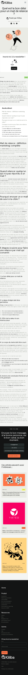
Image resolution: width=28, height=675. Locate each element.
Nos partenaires (4, 622)
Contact (3, 629)
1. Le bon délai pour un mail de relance (11, 128)
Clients (2, 615)
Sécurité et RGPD (5, 608)
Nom (2, 641)
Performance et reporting (7, 606)
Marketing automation (6, 597)
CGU (2, 666)
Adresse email (4, 646)
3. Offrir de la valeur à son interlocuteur (11, 132)
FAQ (2, 631)
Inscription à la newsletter (7, 634)
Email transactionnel (6, 603)
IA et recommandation (6, 601)
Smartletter (4, 596)
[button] (25, 2)
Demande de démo (5, 632)
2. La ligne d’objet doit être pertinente (11, 130)
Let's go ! (14, 68)
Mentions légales (5, 663)
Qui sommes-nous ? (6, 620)
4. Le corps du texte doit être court (11, 134)
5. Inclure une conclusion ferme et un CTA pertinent (15, 136)
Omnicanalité (4, 599)
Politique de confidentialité (7, 668)
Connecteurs (4, 604)
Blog (2, 617)
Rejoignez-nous (4, 618)
